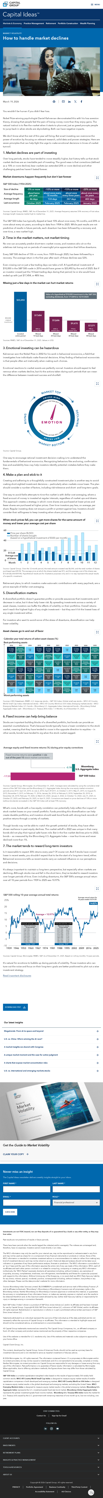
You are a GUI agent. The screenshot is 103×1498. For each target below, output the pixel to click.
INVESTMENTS (51, 1445)
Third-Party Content (79, 1487)
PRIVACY (16, 1487)
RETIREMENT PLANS (51, 1453)
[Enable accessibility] (91, 1492)
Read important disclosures (17, 976)
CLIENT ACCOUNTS (51, 1438)
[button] (54, 101)
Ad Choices (66, 1492)
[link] (51, 1145)
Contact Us (41, 1416)
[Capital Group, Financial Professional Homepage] (15, 4)
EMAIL (7, 1197)
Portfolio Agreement (34, 1487)
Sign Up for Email (59, 1416)
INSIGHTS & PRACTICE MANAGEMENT (51, 1460)
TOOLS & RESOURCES (51, 1467)
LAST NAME (59, 1184)
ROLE (56, 1197)
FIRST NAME (9, 1184)
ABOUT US (51, 1474)
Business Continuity (57, 1487)
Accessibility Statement (44, 1492)
